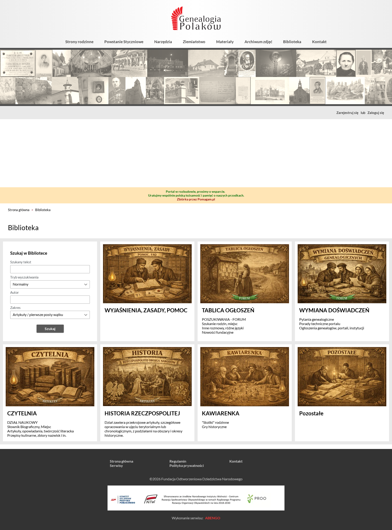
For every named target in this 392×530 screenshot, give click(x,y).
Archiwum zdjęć (258, 41)
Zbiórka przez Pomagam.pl (196, 199)
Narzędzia (163, 41)
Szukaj (50, 328)
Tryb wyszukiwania (24, 277)
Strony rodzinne (79, 41)
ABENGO (212, 518)
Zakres (15, 308)
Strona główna (18, 210)
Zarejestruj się (347, 113)
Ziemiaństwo (194, 41)
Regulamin (177, 461)
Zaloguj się (376, 113)
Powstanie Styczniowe (123, 41)
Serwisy (116, 465)
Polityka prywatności (186, 465)
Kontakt (319, 41)
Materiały (225, 41)
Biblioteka (292, 41)
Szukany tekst (20, 262)
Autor (14, 292)
